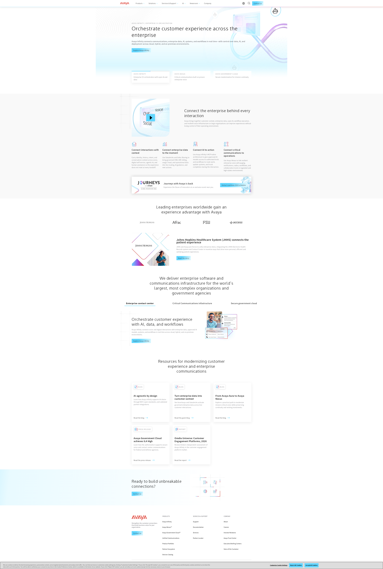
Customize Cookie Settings (278, 565)
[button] (249, 3)
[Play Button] (150, 117)
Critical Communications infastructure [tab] (192, 303)
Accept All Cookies (311, 565)
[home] (125, 3)
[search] (249, 3)
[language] (244, 4)
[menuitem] (140, 3)
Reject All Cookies (296, 565)
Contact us (258, 3)
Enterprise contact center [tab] (140, 303)
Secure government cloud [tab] (244, 303)
